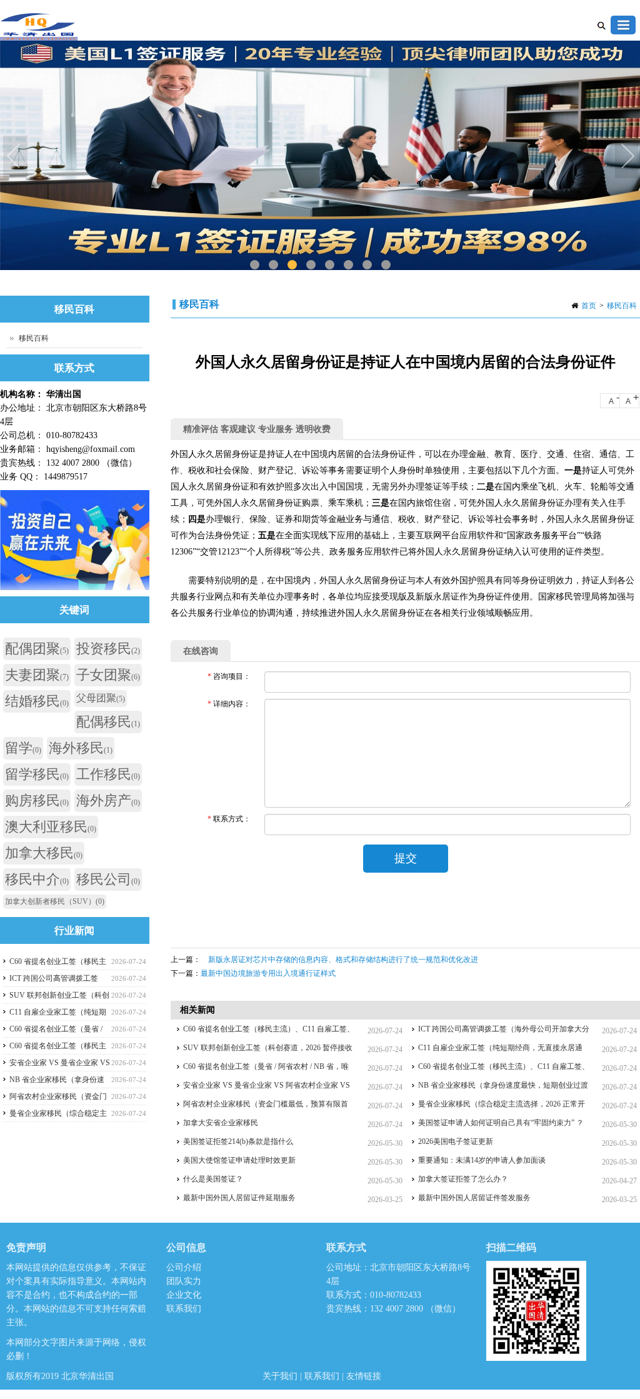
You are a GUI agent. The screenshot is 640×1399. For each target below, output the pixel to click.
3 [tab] (292, 264)
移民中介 (37, 879)
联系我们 (183, 1308)
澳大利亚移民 (50, 827)
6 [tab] (348, 264)
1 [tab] (254, 264)
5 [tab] (330, 264)
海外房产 (108, 800)
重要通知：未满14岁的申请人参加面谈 (482, 1160)
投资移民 (108, 648)
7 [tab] (367, 264)
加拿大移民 (43, 853)
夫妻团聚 (37, 675)
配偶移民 (108, 722)
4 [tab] (311, 264)
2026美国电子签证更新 (455, 1141)
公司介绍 (183, 1267)
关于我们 (281, 1376)
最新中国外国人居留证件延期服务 (239, 1197)
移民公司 (108, 879)
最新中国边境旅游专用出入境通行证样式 (268, 973)
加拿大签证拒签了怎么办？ (463, 1179)
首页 (588, 305)
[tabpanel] (320, 155)
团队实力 (183, 1281)
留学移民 (37, 774)
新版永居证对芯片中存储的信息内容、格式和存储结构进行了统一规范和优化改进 (339, 959)
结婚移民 (37, 701)
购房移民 (37, 800)
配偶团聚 (37, 648)
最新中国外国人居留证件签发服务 (474, 1197)
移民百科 (622, 305)
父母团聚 (100, 698)
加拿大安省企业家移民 (220, 1122)
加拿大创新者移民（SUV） (54, 901)
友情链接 (363, 1376)
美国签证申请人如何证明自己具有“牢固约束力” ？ (501, 1122)
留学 (23, 748)
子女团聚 (108, 675)
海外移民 (80, 748)
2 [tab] (273, 264)
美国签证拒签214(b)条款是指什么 (238, 1141)
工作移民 (108, 774)
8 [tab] (386, 264)
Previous (15, 157)
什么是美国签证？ (213, 1179)
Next (627, 157)
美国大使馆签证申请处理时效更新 (239, 1160)
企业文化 (183, 1295)
